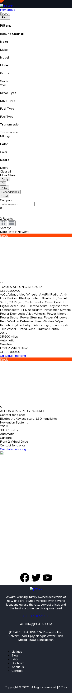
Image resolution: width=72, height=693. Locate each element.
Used (5, 196)
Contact (17, 671)
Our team (18, 663)
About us (18, 667)
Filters (5, 17)
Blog (15, 655)
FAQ (15, 659)
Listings (17, 651)
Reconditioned (10, 191)
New (4, 187)
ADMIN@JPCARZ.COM (36, 624)
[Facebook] (25, 577)
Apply (5, 179)
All (3, 183)
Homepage (7, 9)
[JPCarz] (6, 6)
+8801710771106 (36, 616)
